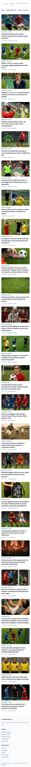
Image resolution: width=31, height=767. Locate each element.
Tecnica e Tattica (6, 32)
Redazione (4, 750)
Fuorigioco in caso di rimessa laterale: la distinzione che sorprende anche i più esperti (15, 241)
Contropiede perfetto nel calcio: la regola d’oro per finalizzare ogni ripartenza (13, 533)
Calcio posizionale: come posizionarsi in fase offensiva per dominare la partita (15, 299)
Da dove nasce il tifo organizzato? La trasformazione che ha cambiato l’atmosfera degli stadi (14, 562)
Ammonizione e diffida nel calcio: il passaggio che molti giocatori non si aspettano (14, 182)
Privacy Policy (5, 754)
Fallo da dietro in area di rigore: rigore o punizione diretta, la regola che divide (15, 211)
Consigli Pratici (5, 738)
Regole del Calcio (11, 10)
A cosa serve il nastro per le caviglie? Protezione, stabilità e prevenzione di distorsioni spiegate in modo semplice (15, 621)
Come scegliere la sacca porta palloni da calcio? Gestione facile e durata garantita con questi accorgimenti (15, 504)
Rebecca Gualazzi (12, 186)
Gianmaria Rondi (12, 449)
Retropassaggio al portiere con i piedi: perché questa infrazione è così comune (15, 474)
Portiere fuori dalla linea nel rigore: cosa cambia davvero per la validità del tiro (15, 153)
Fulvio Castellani (12, 128)
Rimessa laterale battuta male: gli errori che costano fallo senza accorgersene (13, 124)
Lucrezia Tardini (12, 69)
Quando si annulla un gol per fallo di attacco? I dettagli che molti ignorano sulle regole (14, 591)
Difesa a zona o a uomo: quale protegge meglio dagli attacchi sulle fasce (14, 65)
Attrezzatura (5, 265)
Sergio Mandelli (12, 391)
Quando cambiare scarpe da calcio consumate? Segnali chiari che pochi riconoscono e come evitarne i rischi (14, 270)
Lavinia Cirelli (11, 216)
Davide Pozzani (12, 99)
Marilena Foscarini (12, 40)
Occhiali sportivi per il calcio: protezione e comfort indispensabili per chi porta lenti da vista (14, 387)
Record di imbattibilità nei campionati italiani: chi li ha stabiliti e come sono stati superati (14, 328)
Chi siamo (3, 748)
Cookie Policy (4, 757)
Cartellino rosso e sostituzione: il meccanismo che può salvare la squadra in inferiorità (13, 706)
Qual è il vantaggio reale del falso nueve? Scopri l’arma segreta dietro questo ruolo (14, 416)
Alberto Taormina (12, 303)
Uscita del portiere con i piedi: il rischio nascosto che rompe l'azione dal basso (14, 36)
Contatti (3, 752)
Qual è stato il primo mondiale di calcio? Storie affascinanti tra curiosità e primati (13, 445)
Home (3, 10)
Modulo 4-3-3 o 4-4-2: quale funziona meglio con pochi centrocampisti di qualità (15, 95)
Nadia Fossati (11, 157)
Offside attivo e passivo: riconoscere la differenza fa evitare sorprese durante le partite (14, 358)
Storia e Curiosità (23, 10)
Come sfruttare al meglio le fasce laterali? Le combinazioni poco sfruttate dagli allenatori (13, 650)
